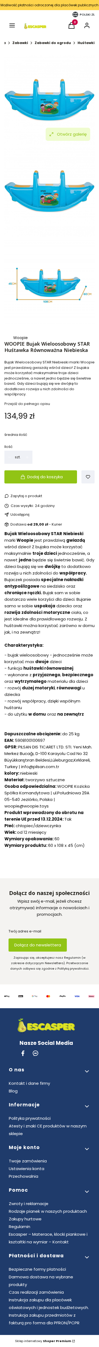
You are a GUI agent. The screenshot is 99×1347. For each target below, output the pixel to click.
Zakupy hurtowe (25, 1219)
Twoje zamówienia (28, 1161)
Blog (13, 1091)
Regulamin (19, 1226)
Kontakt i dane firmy (29, 1083)
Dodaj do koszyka (45, 477)
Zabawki (20, 42)
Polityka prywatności (30, 1118)
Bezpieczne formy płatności (37, 1269)
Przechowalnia (23, 1176)
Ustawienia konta (26, 1168)
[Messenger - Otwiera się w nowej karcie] (35, 1053)
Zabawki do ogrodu (53, 42)
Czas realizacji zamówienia (36, 1292)
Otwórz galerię (72, 134)
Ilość (8, 446)
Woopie (20, 337)
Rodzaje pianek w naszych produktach (48, 1211)
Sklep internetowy (43, 1341)
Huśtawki (86, 42)
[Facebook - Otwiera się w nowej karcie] (23, 1053)
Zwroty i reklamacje (28, 1203)
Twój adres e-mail (25, 931)
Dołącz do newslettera (37, 945)
